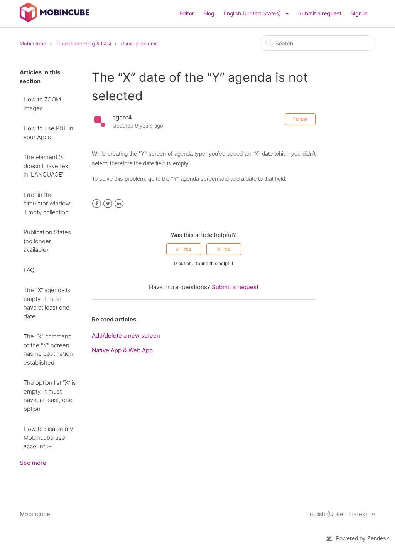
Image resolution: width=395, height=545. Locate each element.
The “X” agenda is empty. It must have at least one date (47, 303)
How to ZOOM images (42, 104)
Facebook (96, 204)
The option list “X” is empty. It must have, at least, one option (50, 395)
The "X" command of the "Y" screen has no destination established (48, 349)
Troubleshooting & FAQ (83, 43)
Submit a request (319, 13)
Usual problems (139, 43)
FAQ (29, 270)
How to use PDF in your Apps (48, 132)
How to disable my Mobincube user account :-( (48, 437)
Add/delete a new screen (126, 335)
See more (33, 462)
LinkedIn (119, 204)
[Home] (54, 20)
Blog (208, 13)
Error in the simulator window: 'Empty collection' (48, 203)
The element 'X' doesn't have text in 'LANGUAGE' (47, 165)
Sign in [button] (359, 13)
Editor (186, 13)
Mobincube (33, 43)
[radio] (183, 249)
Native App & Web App (122, 350)
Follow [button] (300, 119)
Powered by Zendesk (362, 538)
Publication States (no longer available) (47, 241)
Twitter (108, 204)
